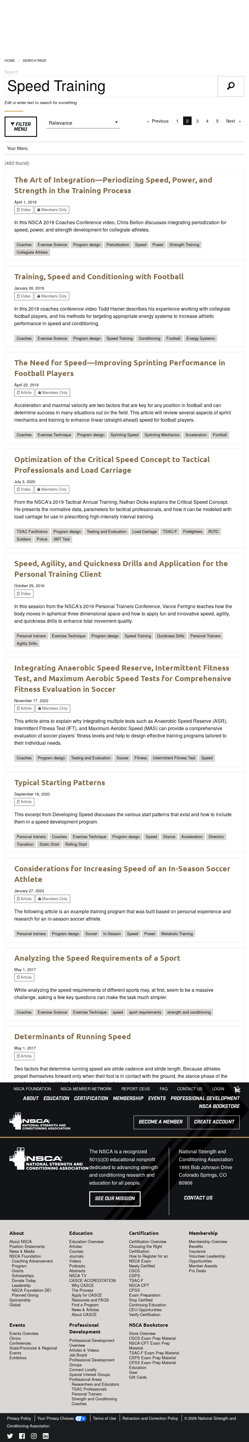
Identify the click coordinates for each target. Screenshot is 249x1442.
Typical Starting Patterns (59, 782)
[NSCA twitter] (10, 1436)
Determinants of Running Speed (72, 1036)
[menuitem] (28, 1099)
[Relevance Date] (83, 125)
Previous (162, 121)
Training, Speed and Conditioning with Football (99, 276)
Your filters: (18, 148)
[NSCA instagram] (34, 1436)
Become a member (160, 1122)
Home (10, 60)
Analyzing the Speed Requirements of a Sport (97, 958)
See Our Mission (115, 1199)
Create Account (214, 1122)
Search (11, 72)
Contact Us (198, 1198)
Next (235, 121)
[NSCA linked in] (46, 1436)
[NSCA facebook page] (22, 1436)
